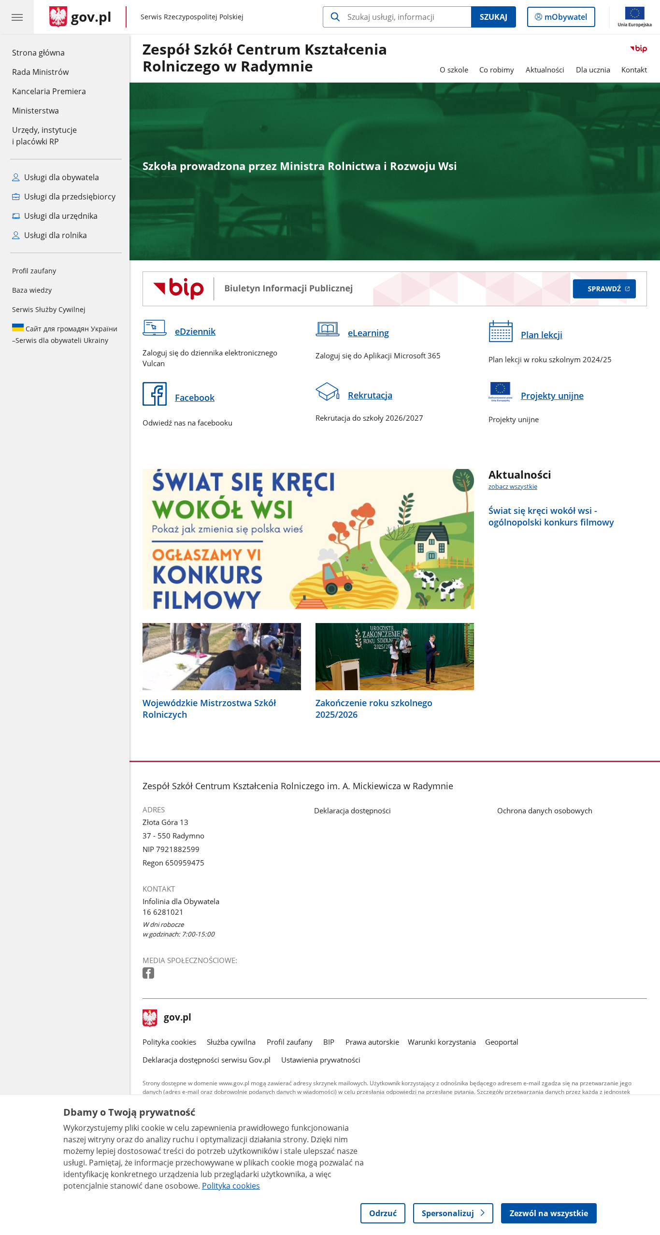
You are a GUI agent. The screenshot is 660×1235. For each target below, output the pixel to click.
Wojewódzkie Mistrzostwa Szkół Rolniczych (209, 708)
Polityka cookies (169, 1042)
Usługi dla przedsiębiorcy (68, 196)
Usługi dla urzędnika (60, 216)
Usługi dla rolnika (54, 235)
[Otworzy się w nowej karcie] (149, 973)
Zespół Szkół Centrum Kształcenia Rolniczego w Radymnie (265, 58)
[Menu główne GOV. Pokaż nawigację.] (17, 17)
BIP (328, 1042)
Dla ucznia (593, 69)
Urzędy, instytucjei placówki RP (44, 136)
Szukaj (493, 17)
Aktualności (545, 69)
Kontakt (634, 69)
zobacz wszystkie (512, 486)
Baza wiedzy (32, 290)
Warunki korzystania (442, 1042)
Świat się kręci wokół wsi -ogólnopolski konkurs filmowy (551, 516)
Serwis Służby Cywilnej (49, 309)
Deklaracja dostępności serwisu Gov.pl (207, 1060)
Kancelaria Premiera (49, 91)
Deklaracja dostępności (352, 810)
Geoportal (501, 1042)
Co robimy (496, 69)
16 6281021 (163, 912)
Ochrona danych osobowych (544, 810)
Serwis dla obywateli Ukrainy (64, 334)
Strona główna (49, 52)
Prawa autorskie (372, 1042)
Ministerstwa (35, 110)
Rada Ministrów (40, 72)
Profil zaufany (34, 270)
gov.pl (177, 1018)
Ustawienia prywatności (320, 1060)
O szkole (454, 69)
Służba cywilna (231, 1042)
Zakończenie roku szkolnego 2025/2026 (374, 708)
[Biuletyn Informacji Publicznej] (395, 288)
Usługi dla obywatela (60, 177)
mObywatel (565, 19)
